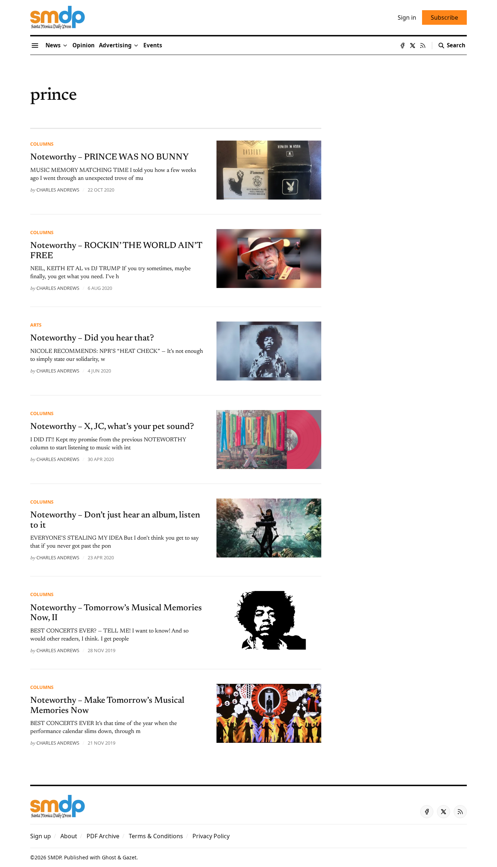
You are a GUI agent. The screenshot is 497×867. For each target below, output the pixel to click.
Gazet (129, 857)
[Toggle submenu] (65, 45)
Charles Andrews (57, 189)
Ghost (109, 857)
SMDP (54, 857)
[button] (115, 45)
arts (35, 325)
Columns (41, 144)
